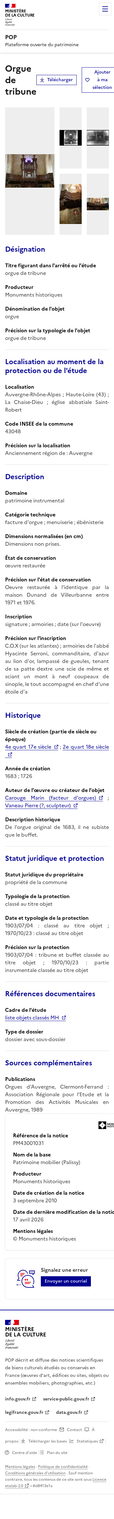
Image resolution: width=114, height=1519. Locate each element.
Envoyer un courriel (66, 1281)
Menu (105, 9)
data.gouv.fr (69, 1412)
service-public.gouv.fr (66, 1399)
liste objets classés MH (32, 1017)
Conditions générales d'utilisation (35, 1473)
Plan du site (57, 1453)
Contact (74, 1430)
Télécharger (60, 79)
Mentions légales (20, 1467)
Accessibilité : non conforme (31, 1430)
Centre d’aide (24, 1453)
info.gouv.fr (17, 1399)
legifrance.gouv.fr (24, 1412)
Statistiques (87, 1441)
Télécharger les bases (47, 1441)
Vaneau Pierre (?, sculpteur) (38, 805)
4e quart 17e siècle (28, 747)
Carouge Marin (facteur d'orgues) (50, 798)
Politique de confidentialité (63, 1467)
